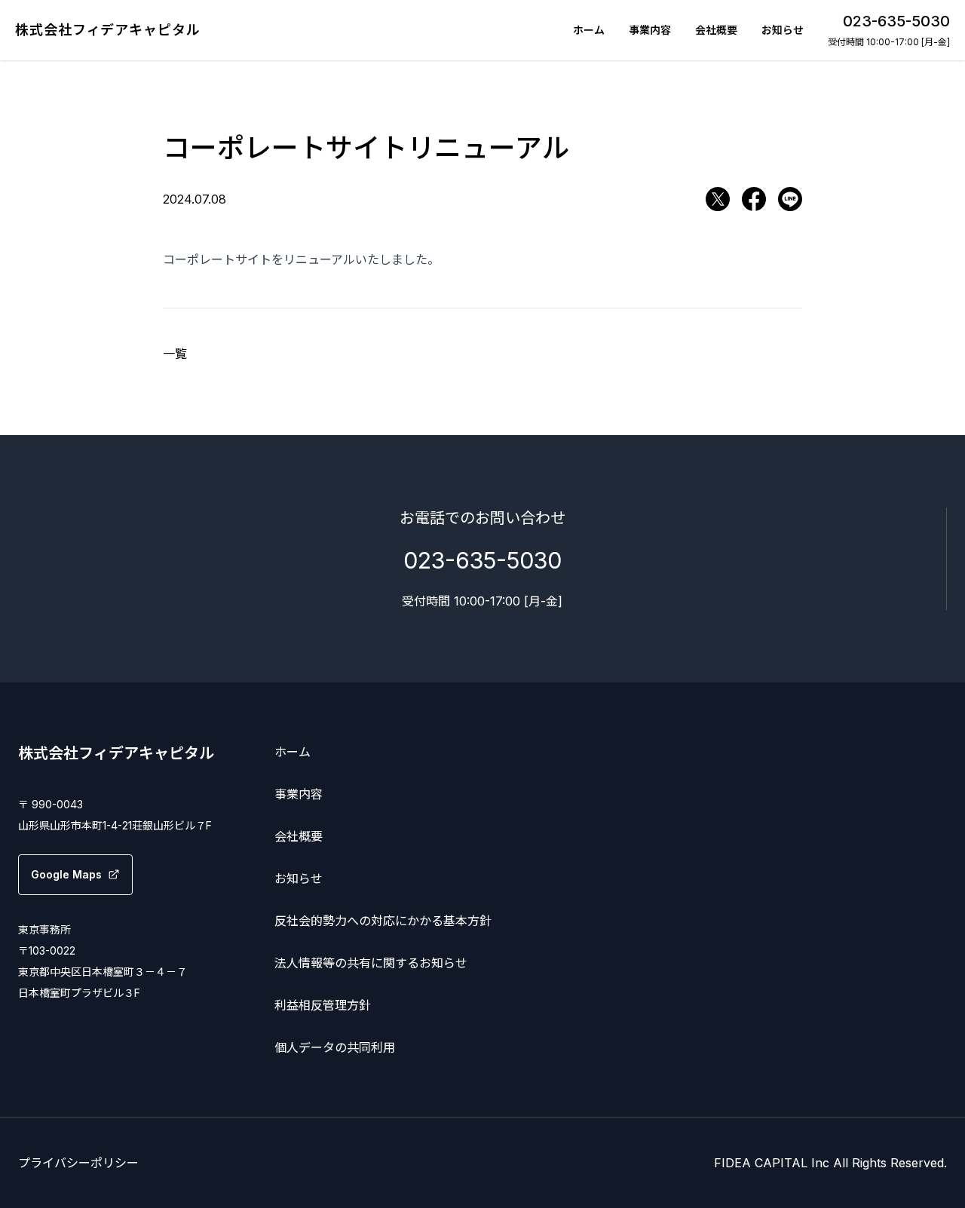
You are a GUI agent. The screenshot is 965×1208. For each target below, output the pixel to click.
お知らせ (782, 29)
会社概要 (716, 29)
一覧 (175, 353)
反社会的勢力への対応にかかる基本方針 (383, 920)
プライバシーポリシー (78, 1162)
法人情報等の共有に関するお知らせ (370, 962)
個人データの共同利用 (334, 1047)
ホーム (589, 29)
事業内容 (650, 29)
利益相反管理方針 (322, 1005)
